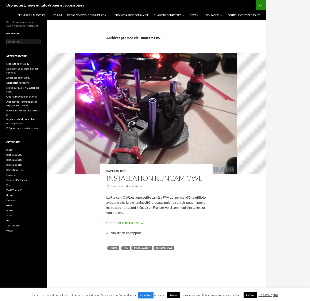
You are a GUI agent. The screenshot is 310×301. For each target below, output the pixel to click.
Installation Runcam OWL (154, 178)
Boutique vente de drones (244, 15)
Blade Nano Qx (14, 169)
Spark (9, 215)
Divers (194, 15)
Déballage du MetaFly (18, 77)
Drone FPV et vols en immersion (86, 15)
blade (9, 149)
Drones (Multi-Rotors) (31, 15)
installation (142, 247)
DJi (8, 185)
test (123, 171)
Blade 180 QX (14, 154)
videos (9, 230)
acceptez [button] (145, 295)
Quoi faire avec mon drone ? (21, 96)
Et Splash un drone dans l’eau (22, 128)
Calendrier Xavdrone (18, 82)
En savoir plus (268, 295)
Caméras (112, 171)
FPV (126, 247)
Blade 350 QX (14, 164)
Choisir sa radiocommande (131, 15)
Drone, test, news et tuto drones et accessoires (45, 5)
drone (114, 247)
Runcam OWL (164, 247)
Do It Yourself (14, 190)
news (9, 205)
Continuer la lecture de (124, 223)
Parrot (9, 210)
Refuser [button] (174, 295)
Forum (57, 15)
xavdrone (136, 186)
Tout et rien (12, 225)
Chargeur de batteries (167, 15)
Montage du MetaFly (17, 63)
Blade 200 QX (14, 159)
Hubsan (10, 200)
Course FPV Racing (16, 180)
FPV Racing (212, 15)
